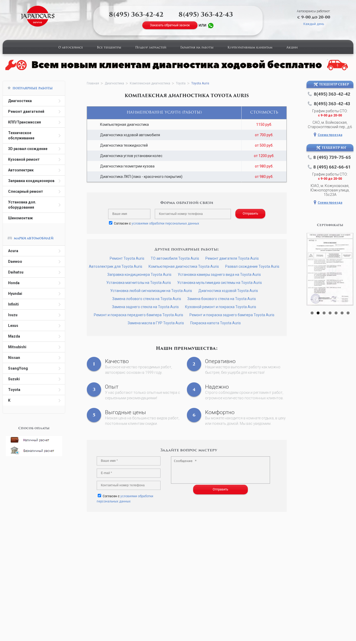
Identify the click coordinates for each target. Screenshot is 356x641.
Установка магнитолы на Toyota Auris (138, 283)
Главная (93, 83)
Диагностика (20, 101)
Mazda (14, 336)
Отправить (250, 213)
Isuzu (12, 315)
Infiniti (13, 304)
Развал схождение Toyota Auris (252, 266)
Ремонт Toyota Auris (127, 258)
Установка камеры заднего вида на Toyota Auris (219, 274)
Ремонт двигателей (26, 111)
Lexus (13, 325)
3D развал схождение (27, 149)
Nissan (14, 358)
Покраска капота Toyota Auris (215, 323)
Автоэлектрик (21, 170)
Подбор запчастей (150, 47)
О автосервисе (70, 47)
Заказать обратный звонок (170, 25)
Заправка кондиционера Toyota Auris (139, 274)
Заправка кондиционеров (31, 181)
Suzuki (14, 379)
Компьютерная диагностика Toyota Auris (184, 266)
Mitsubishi (17, 347)
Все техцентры (109, 47)
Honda (14, 283)
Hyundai (15, 293)
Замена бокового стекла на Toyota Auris (221, 299)
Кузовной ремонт (24, 159)
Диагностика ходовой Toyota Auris (228, 291)
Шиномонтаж (20, 218)
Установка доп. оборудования (22, 204)
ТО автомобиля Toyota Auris (175, 258)
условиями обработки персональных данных (165, 223)
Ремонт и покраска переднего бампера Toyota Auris (138, 315)
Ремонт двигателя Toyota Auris (232, 258)
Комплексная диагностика (150, 83)
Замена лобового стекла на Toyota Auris (146, 299)
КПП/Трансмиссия (24, 122)
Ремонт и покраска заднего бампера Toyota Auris (231, 315)
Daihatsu (15, 272)
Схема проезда (330, 135)
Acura (13, 251)
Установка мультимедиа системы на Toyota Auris (219, 283)
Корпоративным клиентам (250, 47)
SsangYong (18, 368)
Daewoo (15, 261)
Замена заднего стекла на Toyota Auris (145, 307)
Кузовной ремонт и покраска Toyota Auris (220, 307)
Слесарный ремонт (25, 191)
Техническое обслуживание (21, 135)
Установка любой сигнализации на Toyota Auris (151, 291)
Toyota (14, 390)
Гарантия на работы (196, 47)
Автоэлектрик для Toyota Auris (115, 266)
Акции (292, 47)
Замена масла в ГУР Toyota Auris (156, 323)
